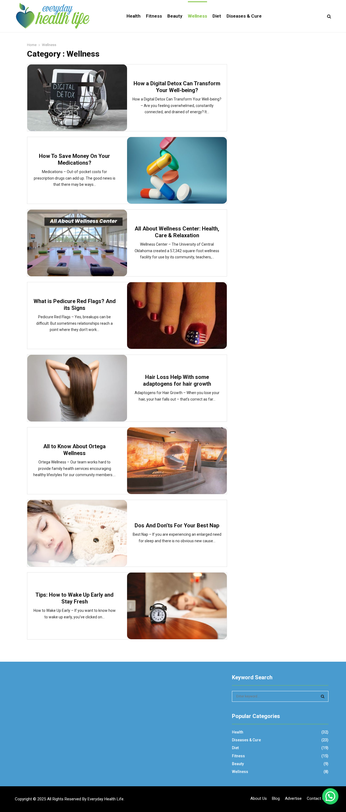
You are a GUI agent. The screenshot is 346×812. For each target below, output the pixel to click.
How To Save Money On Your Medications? (74, 159)
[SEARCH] (322, 696)
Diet (216, 16)
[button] (330, 796)
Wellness (197, 16)
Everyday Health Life (106, 799)
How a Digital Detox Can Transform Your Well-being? (177, 86)
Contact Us (317, 798)
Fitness (154, 16)
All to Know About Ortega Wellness (74, 449)
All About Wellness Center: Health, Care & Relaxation (177, 232)
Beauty (174, 16)
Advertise (293, 798)
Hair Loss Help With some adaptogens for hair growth (177, 380)
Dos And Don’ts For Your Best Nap (177, 525)
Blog (276, 798)
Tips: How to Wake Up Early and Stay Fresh (74, 598)
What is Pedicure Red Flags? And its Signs (75, 304)
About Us (258, 798)
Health (134, 16)
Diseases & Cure (244, 16)
